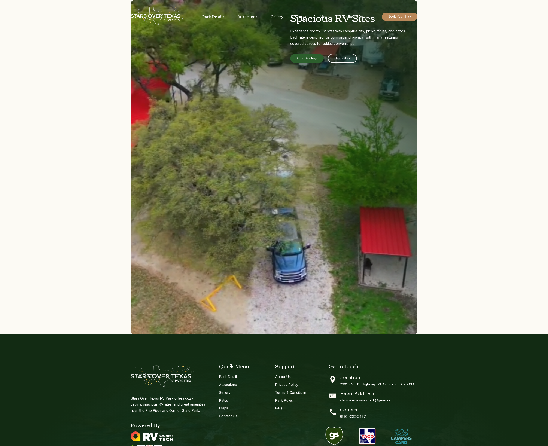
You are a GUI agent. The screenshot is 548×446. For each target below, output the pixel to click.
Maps (324, 16)
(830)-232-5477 (353, 416)
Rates (301, 16)
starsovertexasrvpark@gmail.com (367, 400)
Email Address (357, 393)
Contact (349, 409)
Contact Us (352, 16)
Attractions (247, 16)
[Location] (333, 380)
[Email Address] (333, 396)
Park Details (213, 16)
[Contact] (333, 412)
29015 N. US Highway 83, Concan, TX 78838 (377, 384)
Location (350, 377)
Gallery (277, 16)
